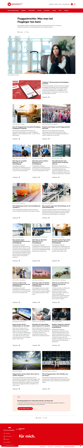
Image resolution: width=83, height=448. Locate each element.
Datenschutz (42, 446)
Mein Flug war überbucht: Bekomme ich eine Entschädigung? (39, 241)
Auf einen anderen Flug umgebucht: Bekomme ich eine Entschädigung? (21, 284)
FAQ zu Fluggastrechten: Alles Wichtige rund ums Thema (55, 374)
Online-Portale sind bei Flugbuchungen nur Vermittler (21, 325)
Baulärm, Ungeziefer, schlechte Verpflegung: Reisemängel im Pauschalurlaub (61, 326)
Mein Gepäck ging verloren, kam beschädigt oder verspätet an (26, 206)
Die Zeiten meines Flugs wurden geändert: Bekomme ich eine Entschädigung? (61, 241)
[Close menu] (17, 429)
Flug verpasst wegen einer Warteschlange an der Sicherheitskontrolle (56, 206)
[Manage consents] (81, 446)
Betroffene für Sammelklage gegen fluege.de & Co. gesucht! (41, 325)
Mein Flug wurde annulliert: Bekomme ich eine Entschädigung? (40, 162)
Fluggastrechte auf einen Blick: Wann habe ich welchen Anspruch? (26, 374)
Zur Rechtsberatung (24, 408)
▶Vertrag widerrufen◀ (69, 446)
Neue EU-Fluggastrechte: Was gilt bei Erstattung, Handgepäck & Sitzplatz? (27, 127)
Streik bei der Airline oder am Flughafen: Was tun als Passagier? (60, 284)
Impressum (50, 446)
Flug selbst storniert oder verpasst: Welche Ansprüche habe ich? (60, 162)
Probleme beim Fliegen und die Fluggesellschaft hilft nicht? (56, 127)
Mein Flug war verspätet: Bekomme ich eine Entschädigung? (20, 162)
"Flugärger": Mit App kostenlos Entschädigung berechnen (55, 82)
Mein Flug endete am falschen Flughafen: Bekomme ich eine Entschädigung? (40, 284)
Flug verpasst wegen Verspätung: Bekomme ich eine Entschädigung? (21, 241)
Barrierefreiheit (58, 446)
